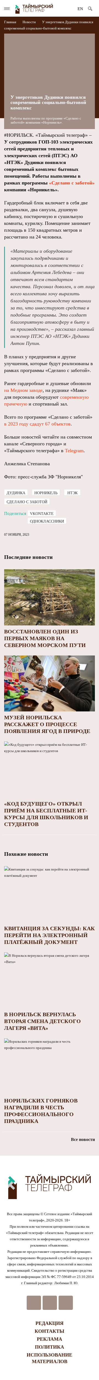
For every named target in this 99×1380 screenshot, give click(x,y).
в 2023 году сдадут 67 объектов (37, 424)
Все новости (83, 1139)
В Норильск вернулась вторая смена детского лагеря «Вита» (42, 1021)
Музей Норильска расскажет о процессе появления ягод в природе (47, 724)
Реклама (49, 1339)
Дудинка (16, 493)
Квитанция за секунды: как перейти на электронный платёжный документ (49, 935)
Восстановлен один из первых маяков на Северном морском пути (45, 638)
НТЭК (72, 493)
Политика (49, 1347)
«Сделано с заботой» (72, 183)
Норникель (45, 493)
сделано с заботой (27, 502)
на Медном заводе (23, 390)
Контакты (49, 1331)
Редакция (49, 1323)
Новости (29, 22)
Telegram (74, 450)
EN (80, 9)
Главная (10, 22)
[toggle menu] (7, 8)
